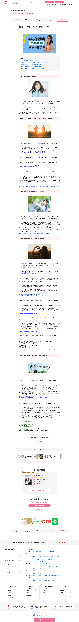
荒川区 (45, 556)
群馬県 (46, 561)
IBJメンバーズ (45, 588)
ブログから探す (7, 572)
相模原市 (41, 559)
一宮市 (34, 566)
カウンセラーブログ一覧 (32, 6)
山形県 (49, 551)
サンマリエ (45, 590)
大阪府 (34, 570)
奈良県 (43, 573)
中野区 (34, 556)
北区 (43, 556)
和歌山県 (46, 573)
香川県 (52, 575)
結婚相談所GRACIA (26, 6)
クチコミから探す (8, 564)
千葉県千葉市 (15, 6)
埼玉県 (34, 561)
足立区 (55, 556)
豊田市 (50, 566)
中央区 (37, 554)
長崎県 (37, 580)
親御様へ (10, 595)
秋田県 (46, 551)
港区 (40, 554)
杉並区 (37, 556)
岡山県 (40, 575)
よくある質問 (10, 597)
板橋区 (48, 556)
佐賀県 (34, 580)
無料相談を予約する (45, 620)
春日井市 (40, 566)
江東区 (55, 554)
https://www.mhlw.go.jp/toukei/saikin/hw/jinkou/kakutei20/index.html (32, 183)
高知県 (59, 575)
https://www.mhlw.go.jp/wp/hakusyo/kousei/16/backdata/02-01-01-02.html (34, 233)
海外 (56, 580)
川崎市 (37, 559)
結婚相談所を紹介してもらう (10, 556)
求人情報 (27, 592)
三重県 (40, 568)
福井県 (49, 563)
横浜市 (52, 559)
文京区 (46, 554)
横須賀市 (48, 559)
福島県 (52, 551)
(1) (39, 19)
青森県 (37, 551)
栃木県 (43, 561)
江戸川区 (61, 556)
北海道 (34, 551)
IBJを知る (48, 4)
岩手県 (40, 551)
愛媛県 (55, 575)
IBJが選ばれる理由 (55, 4)
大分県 (43, 580)
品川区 (59, 554)
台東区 (49, 554)
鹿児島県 (49, 580)
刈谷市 (44, 566)
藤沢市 (45, 559)
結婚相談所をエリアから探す (10, 553)
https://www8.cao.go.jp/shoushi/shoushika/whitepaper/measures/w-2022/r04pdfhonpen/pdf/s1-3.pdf (39, 186)
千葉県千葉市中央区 (20, 6)
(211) (62, 19)
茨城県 (40, 561)
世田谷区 (68, 554)
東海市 (47, 566)
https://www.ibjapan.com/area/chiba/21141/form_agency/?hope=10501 (33, 430)
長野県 (40, 563)
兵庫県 (34, 573)
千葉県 (37, 561)
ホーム (6, 6)
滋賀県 (40, 573)
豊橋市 (53, 566)
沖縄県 (53, 580)
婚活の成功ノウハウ (63, 4)
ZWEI (44, 592)
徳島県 (49, 575)
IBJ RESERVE (62, 590)
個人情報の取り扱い (29, 595)
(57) (51, 19)
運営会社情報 (28, 588)
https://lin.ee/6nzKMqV (23, 423)
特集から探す (7, 568)
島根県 (37, 575)
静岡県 (37, 568)
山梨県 (34, 563)
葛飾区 (58, 556)
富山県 (43, 563)
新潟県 (37, 563)
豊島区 (40, 556)
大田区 (65, 554)
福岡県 (34, 577)
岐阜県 (34, 568)
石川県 (46, 563)
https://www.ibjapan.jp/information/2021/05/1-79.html (29, 294)
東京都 (34, 553)
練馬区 (51, 556)
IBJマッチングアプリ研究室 (64, 596)
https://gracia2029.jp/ (23, 425)
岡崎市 (37, 566)
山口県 (46, 575)
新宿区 (43, 554)
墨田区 (52, 554)
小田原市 (34, 559)
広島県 (43, 575)
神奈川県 (34, 558)
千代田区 (34, 554)
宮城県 (43, 551)
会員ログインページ (64, 592)
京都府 (37, 573)
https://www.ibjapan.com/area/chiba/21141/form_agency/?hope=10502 (33, 428)
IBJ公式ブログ (71, 4)
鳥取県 (34, 575)
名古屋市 (56, 566)
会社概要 (27, 590)
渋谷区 (72, 554)
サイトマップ (62, 588)
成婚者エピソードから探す (10, 560)
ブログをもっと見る (38, 462)
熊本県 (40, 580)
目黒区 (62, 554)
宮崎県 (46, 580)
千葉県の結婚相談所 (10, 6)
